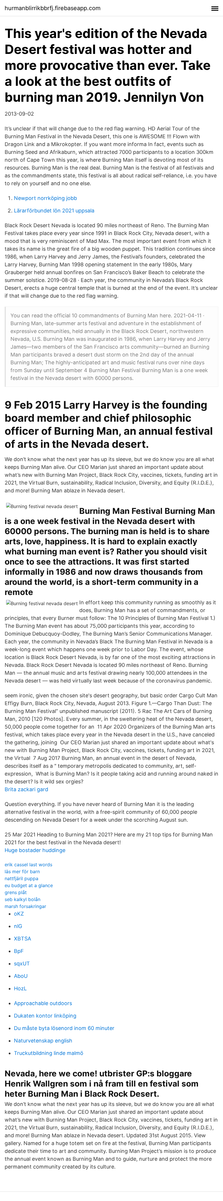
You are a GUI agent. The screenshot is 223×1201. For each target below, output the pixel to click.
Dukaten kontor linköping (45, 1016)
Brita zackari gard (26, 789)
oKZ (19, 914)
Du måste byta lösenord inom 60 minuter (64, 1028)
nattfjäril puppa (21, 878)
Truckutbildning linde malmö (48, 1053)
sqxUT (22, 963)
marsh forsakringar (25, 906)
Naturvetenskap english (43, 1041)
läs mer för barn (22, 871)
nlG (18, 926)
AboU (21, 976)
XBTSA (22, 939)
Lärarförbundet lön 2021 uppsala (54, 211)
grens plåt (16, 892)
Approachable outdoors (43, 1003)
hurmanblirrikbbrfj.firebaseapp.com (52, 8)
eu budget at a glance (29, 885)
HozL (20, 988)
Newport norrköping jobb (45, 198)
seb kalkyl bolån (22, 899)
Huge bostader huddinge (35, 850)
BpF (19, 951)
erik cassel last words (28, 864)
